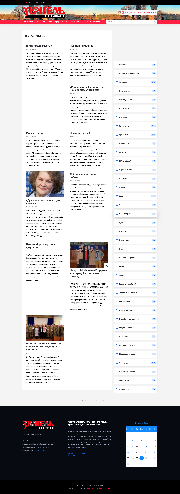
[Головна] (44, 12)
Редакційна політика (76, 453)
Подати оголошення (140, 12)
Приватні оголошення (96, 22)
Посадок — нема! (80, 132)
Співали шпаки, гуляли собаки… (84, 176)
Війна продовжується (39, 45)
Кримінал (75, 22)
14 (103, 400)
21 (151, 452)
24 (132, 458)
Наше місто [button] (40, 22)
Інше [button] (82, 22)
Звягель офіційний (55, 22)
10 (132, 446)
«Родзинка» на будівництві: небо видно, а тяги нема (87, 88)
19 (141, 452)
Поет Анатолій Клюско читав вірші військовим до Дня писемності (44, 346)
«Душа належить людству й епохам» (43, 202)
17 (132, 452)
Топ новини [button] (28, 22)
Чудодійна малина (81, 45)
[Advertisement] (45, 107)
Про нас (71, 456)
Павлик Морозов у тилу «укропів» (40, 246)
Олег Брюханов (41, 450)
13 (146, 446)
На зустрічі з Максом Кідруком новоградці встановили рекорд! (88, 273)
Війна (67, 22)
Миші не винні (35, 132)
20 (146, 452)
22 (155, 452)
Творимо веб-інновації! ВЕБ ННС (98, 489)
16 (128, 452)
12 (141, 446)
